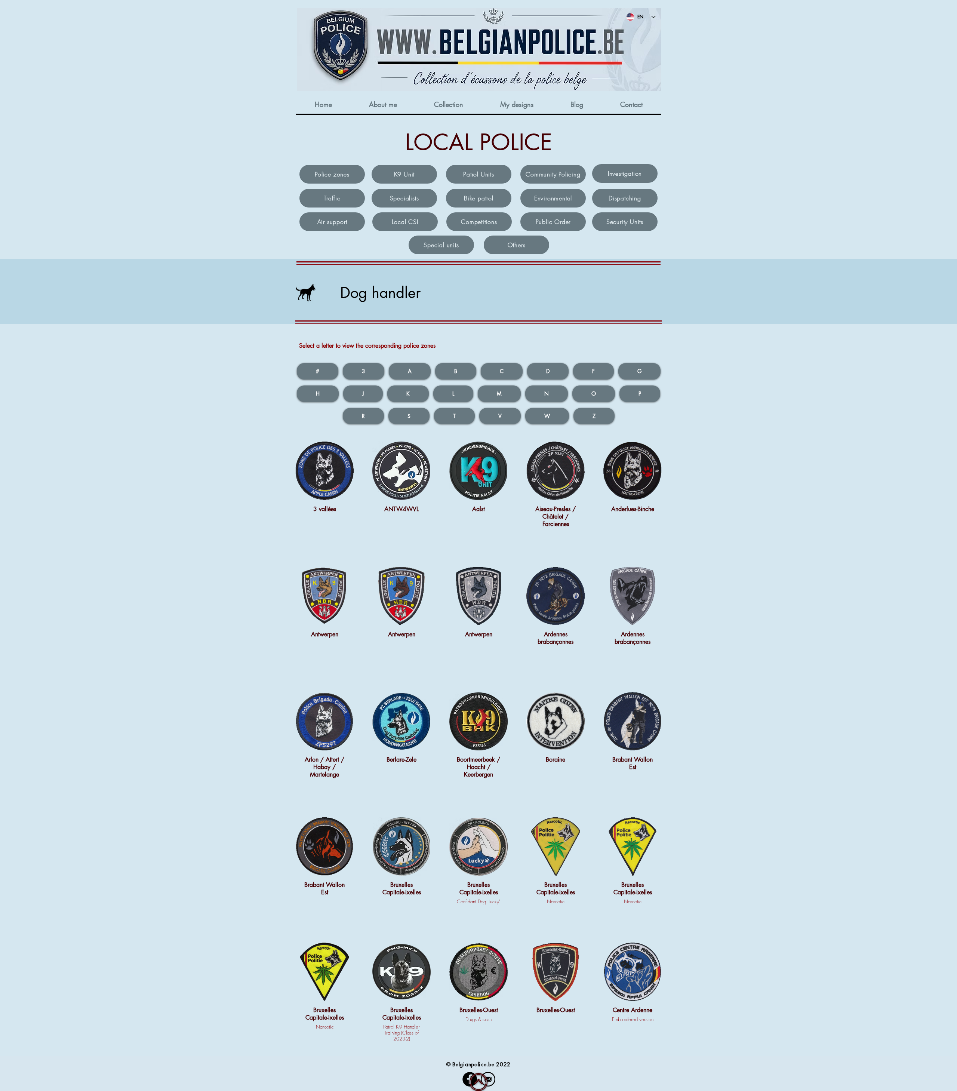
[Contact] (488, 1079)
